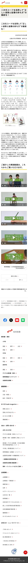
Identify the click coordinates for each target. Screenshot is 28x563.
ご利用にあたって (7, 529)
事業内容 (5, 484)
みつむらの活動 (7, 416)
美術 (19, 358)
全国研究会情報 (7, 380)
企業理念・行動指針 (8, 480)
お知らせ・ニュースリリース (10, 523)
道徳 (11, 349)
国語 (4, 346)
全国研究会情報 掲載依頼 (10, 462)
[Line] (23, 320)
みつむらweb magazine (9, 404)
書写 (11, 346)
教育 (4, 391)
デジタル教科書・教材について (11, 434)
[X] (11, 320)
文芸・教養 (6, 394)
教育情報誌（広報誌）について (11, 452)
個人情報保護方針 (7, 536)
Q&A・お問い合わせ (7, 425)
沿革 (4, 487)
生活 (19, 346)
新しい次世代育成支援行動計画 (11, 505)
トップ (2, 301)
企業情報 (4, 472)
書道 (4, 369)
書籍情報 (4, 386)
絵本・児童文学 (7, 398)
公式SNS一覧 (6, 495)
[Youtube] (17, 320)
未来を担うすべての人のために (11, 502)
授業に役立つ (6, 408)
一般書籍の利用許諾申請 (9, 459)
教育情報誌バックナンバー (10, 376)
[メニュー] (25, 2)
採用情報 (5, 498)
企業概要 (5, 477)
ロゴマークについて (8, 491)
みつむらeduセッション (9, 516)
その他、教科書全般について (11, 448)
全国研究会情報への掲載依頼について (13, 455)
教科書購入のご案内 (7, 544)
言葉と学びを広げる (8, 412)
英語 (4, 349)
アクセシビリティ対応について (10, 533)
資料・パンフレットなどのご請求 (12, 466)
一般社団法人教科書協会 (8, 540)
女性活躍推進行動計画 (9, 509)
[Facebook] (5, 320)
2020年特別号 (18, 303)
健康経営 (5, 512)
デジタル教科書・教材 (9, 373)
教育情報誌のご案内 (12, 301)
